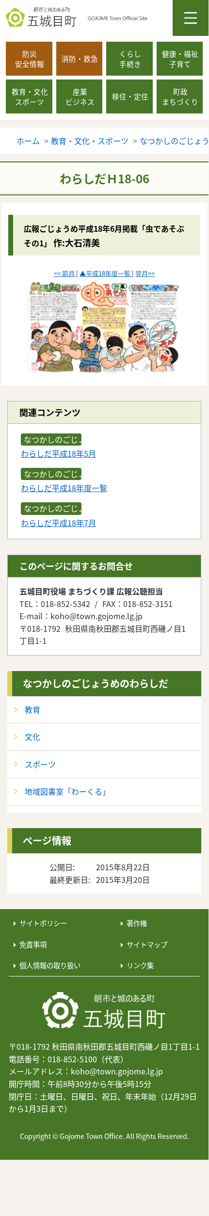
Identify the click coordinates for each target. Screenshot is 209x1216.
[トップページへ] (104, 1011)
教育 (32, 709)
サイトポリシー (43, 923)
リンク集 (140, 965)
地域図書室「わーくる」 (67, 791)
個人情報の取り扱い (49, 965)
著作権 (137, 923)
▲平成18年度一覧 (106, 273)
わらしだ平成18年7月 (58, 522)
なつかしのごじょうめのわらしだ (95, 683)
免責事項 (33, 944)
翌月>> (145, 273)
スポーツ (40, 764)
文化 (32, 736)
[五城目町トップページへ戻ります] (107, 17)
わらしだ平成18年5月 (58, 453)
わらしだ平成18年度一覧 (64, 488)
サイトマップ (147, 944)
